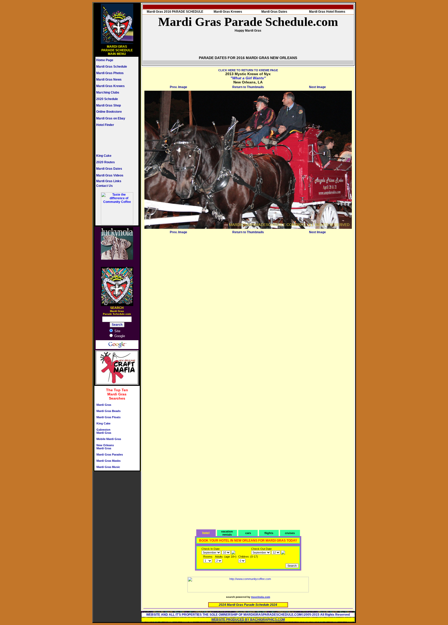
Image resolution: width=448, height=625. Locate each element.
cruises (290, 533)
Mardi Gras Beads (108, 411)
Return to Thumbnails (248, 87)
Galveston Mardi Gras (103, 431)
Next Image (317, 87)
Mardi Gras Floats (108, 417)
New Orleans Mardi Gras (105, 447)
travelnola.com (260, 596)
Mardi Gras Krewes (110, 86)
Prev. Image (178, 87)
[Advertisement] (111, 140)
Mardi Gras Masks (108, 460)
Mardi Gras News (109, 79)
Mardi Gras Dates (109, 169)
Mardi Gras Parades (109, 454)
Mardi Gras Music (108, 466)
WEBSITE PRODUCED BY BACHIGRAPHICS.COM (248, 619)
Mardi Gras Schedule (111, 66)
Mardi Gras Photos (110, 73)
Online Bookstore (109, 111)
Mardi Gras (103, 404)
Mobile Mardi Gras (108, 439)
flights (268, 533)
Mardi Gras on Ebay (110, 118)
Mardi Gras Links (108, 181)
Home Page (104, 60)
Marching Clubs (107, 92)
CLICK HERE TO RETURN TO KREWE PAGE (248, 70)
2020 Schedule (107, 99)
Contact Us (104, 186)
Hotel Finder (105, 125)
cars (248, 533)
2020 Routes (105, 162)
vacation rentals (227, 533)
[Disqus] (248, 300)
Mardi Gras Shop (108, 105)
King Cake (103, 156)
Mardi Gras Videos (109, 175)
